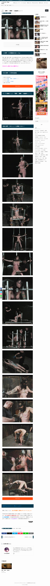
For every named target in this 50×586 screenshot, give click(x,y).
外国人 (14, 528)
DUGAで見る (17, 86)
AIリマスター (37, 130)
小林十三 (41, 156)
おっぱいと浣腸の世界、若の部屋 (40, 135)
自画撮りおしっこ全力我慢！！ (39, 161)
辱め (45, 161)
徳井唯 (44, 156)
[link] (13, 553)
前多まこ (36, 153)
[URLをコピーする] (31, 533)
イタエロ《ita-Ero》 (5, 3)
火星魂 (36, 159)
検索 (46, 10)
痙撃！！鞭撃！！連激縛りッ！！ (13, 78)
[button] (4, 533)
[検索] (47, 0)
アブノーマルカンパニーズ (39, 138)
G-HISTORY (42, 130)
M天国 (46, 130)
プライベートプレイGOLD (39, 148)
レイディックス (37, 151)
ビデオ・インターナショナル (39, 145)
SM (40, 132)
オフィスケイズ (37, 140)
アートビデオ (46, 138)
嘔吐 (39, 153)
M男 (35, 132)
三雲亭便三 (46, 151)
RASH (38, 132)
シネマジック (43, 140)
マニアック (45, 148)
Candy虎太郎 (6, 553)
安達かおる (36, 156)
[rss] (46, 0)
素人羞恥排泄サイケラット (42, 159)
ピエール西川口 (37, 146)
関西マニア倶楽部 (10, 81)
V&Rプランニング (45, 132)
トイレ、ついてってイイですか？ (40, 143)
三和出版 (42, 151)
